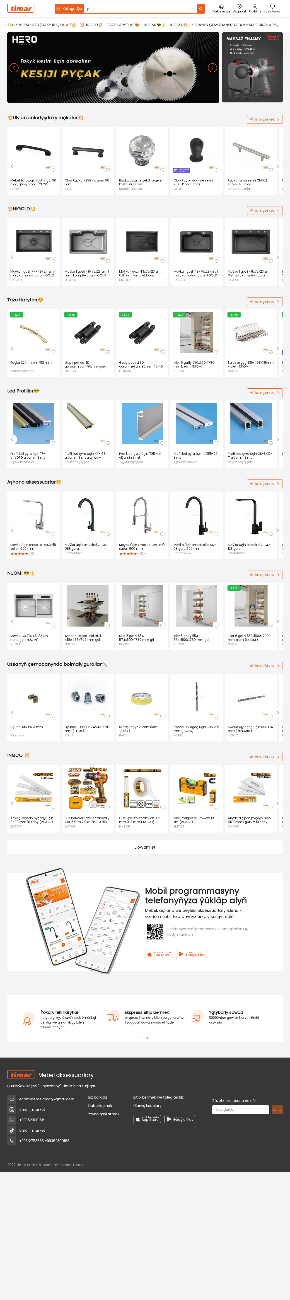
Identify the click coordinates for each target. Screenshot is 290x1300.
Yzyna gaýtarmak (103, 1114)
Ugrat (277, 1109)
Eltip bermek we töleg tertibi (158, 1097)
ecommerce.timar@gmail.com (46, 1099)
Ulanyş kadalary (147, 1105)
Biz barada (97, 1097)
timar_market (32, 1109)
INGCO (233, 735)
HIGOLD (16, 280)
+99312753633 (31, 1140)
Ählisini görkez (262, 119)
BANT (123, 735)
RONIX (178, 735)
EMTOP (15, 826)
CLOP (14, 188)
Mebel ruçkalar (130, 188)
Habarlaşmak (100, 1105)
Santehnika (73, 553)
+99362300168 (31, 1120)
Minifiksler (18, 735)
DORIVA (70, 371)
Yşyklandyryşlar (22, 462)
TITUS (69, 735)
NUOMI (179, 371)
